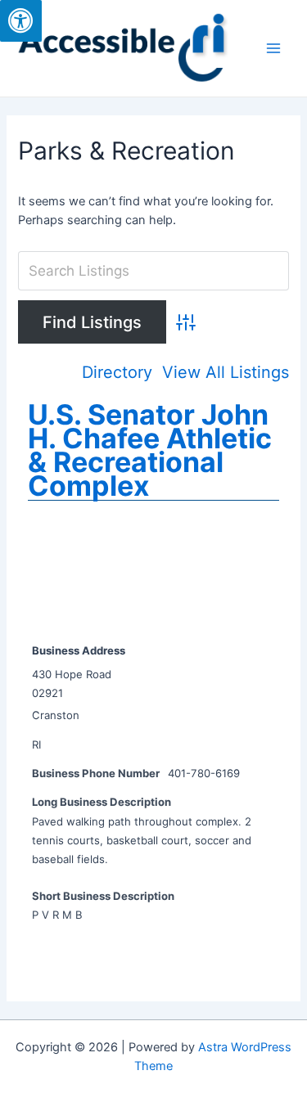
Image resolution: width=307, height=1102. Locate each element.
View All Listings (225, 372)
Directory (117, 372)
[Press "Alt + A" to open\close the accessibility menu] (21, 21)
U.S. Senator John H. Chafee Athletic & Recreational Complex (150, 450)
